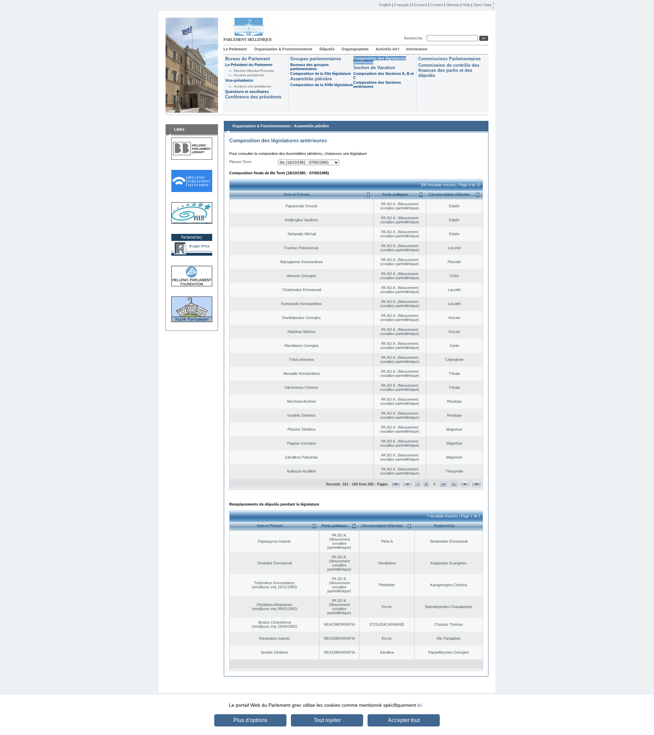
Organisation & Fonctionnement (283, 49)
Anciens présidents (249, 75)
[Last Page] (476, 484)
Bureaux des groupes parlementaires (309, 67)
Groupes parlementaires (315, 58)
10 (443, 484)
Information (416, 49)
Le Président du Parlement (248, 65)
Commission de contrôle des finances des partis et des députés (448, 70)
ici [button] (419, 705)
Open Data (482, 5)
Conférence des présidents (253, 96)
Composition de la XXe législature (320, 73)
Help (466, 5)
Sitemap (453, 5)
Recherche (414, 38)
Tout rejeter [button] (327, 720)
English (385, 5)
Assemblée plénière (311, 78)
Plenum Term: (240, 162)
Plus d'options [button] (250, 720)
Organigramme (355, 49)
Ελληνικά (419, 5)
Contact (436, 5)
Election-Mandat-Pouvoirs (254, 71)
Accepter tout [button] (404, 720)
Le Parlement (235, 49)
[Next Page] (465, 484)
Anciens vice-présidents (252, 86)
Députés (327, 49)
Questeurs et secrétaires (247, 92)
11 (454, 484)
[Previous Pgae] (407, 484)
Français (401, 5)
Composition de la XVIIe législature (321, 85)
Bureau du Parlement (247, 58)
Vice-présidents (239, 80)
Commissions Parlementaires (449, 58)
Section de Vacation (374, 67)
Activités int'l (387, 49)
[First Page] (396, 484)
